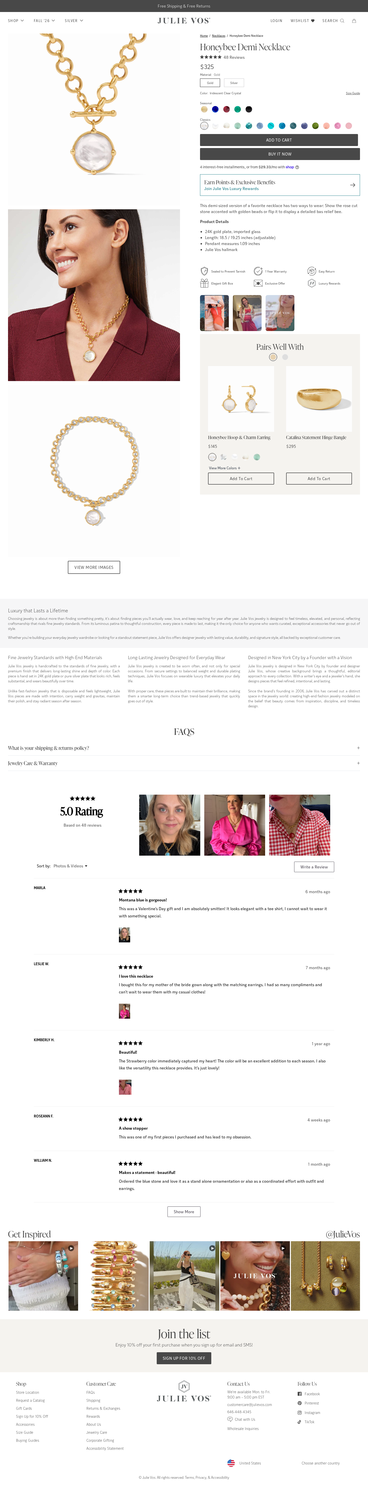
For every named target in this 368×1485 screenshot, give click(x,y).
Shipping (93, 1400)
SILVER (71, 20)
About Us (93, 1424)
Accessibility (220, 1477)
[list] (94, 295)
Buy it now (280, 154)
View (43, 1275)
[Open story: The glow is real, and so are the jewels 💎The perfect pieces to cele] (247, 313)
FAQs (90, 1392)
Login (277, 20)
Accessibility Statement (105, 1448)
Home (204, 36)
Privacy (201, 1477)
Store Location (27, 1392)
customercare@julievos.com (249, 1404)
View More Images (93, 567)
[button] (356, 21)
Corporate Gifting (100, 1440)
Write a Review (317, 868)
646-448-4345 (239, 1411)
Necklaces (218, 36)
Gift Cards (24, 1408)
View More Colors (223, 468)
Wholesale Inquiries (243, 1428)
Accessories (25, 1424)
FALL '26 (42, 20)
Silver (234, 83)
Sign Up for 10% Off (184, 1358)
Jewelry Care (96, 1432)
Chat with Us (245, 1419)
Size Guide (353, 93)
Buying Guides (27, 1440)
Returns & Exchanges (103, 1408)
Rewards (93, 1416)
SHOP (13, 20)
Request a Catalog (30, 1400)
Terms (189, 1477)
